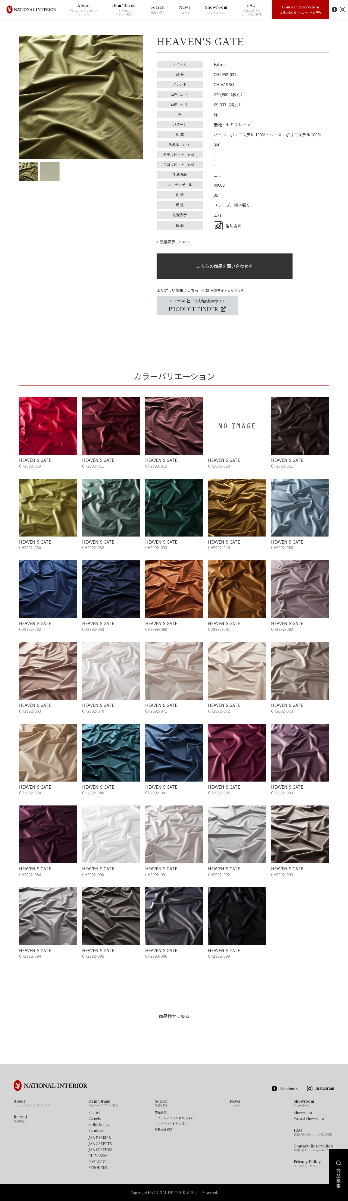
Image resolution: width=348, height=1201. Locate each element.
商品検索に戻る (174, 1016)
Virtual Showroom (309, 1118)
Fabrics (94, 1112)
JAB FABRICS (99, 1137)
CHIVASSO (224, 84)
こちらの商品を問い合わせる (224, 266)
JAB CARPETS (100, 1143)
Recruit (20, 1118)
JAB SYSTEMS (100, 1149)
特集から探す (164, 1129)
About (83, 9)
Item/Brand (124, 9)
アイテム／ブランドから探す (174, 1118)
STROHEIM (97, 1167)
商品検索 (161, 1112)
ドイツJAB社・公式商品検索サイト (197, 305)
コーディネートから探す (171, 1123)
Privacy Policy (307, 1163)
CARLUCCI (97, 1161)
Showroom (216, 9)
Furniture (96, 1130)
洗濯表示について (174, 241)
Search (157, 9)
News (185, 9)
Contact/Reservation (300, 9)
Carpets (94, 1118)
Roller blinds (98, 1124)
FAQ (251, 9)
